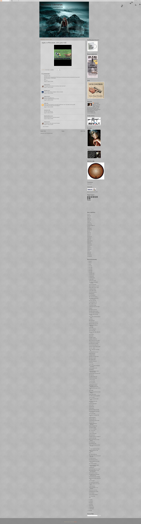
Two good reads (91, 406)
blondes (88, 219)
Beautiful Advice (91, 293)
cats (88, 221)
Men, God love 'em (92, 430)
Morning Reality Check (92, 443)
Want (90, 497)
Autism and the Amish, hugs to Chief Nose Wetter (94, 371)
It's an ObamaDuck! (92, 295)
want (88, 250)
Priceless (90, 308)
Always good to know (92, 394)
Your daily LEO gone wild (93, 376)
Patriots (88, 238)
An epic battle (91, 364)
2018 (89, 264)
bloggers (88, 218)
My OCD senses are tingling (93, 343)
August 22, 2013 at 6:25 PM (48, 124)
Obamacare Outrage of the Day (94, 409)
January (90, 508)
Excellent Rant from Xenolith (93, 491)
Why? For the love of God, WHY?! (94, 340)
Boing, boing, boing (92, 330)
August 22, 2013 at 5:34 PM (48, 118)
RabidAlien (46, 90)
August (90, 279)
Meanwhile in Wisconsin (93, 361)
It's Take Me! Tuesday (92, 305)
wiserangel (89, 256)
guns (88, 231)
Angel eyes (46, 84)
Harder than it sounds (92, 280)
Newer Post (43, 131)
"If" (89, 447)
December (91, 273)
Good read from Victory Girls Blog (94, 476)
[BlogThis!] (57, 69)
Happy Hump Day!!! (92, 353)
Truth (90, 452)
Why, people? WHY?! (92, 359)
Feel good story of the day (93, 459)
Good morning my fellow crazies (94, 420)
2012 (89, 510)
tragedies (88, 247)
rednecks (88, 243)
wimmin (88, 253)
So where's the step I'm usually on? (94, 436)
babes (88, 215)
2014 (89, 270)
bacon (88, 217)
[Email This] (56, 69)
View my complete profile (91, 112)
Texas (88, 246)
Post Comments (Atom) (48, 133)
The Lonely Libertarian (51, 4)
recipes (88, 242)
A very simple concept (92, 290)
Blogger (75, 521)
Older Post (82, 131)
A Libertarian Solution (92, 289)
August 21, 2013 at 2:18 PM (48, 81)
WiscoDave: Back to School (93, 311)
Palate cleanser (91, 408)
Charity (88, 222)
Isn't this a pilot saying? (93, 403)
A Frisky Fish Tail (92, 379)
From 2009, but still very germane (94, 395)
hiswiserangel (96, 103)
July (90, 499)
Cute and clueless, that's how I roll (94, 373)
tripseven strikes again (92, 438)
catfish (45, 103)
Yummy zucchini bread (92, 433)
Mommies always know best (93, 323)
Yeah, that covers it (92, 382)
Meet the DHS (91, 334)
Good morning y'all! (92, 413)
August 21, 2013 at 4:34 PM (48, 87)
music (88, 235)
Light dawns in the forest (93, 309)
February (90, 507)
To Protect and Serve (92, 458)
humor (88, 232)
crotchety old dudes (90, 225)
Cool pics (88, 224)
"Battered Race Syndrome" (93, 384)
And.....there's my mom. (93, 303)
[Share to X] (58, 69)
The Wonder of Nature (92, 427)
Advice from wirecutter (92, 284)
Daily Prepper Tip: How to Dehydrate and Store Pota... (94, 386)
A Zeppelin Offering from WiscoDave (93, 424)
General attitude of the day (93, 494)
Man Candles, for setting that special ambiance (93, 298)
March (90, 505)
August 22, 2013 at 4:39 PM (48, 112)
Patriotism (89, 236)
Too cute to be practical (93, 292)
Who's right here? (92, 320)
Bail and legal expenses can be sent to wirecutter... (94, 471)
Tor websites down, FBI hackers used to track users (94, 475)
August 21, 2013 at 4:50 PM (48, 93)
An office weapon (92, 480)
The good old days (92, 381)
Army (88, 214)
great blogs (89, 229)
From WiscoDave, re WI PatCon (94, 312)
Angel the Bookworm (92, 417)
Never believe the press (93, 463)
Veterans (88, 249)
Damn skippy (91, 390)
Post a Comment (45, 126)
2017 (89, 265)
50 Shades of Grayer (92, 337)
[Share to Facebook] (59, 69)
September (91, 277)
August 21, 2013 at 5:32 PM (48, 100)
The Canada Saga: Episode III (94, 482)
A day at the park (92, 397)
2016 (89, 267)
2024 (89, 261)
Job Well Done (91, 369)
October (90, 276)
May (90, 502)
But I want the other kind (93, 454)
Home (63, 131)
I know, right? (91, 327)
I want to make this (92, 486)
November (91, 274)
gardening (88, 228)
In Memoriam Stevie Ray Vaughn (94, 306)
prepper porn (89, 240)
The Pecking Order (92, 496)
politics (88, 239)
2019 (89, 262)
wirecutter (88, 254)
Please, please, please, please (94, 287)
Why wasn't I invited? (92, 358)
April (90, 504)
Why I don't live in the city (93, 296)
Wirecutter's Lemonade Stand (93, 356)
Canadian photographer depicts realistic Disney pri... (94, 465)
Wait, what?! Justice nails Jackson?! (93, 401)
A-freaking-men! (91, 467)
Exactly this (91, 362)
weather (88, 252)
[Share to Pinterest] (60, 69)
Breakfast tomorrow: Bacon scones (94, 346)
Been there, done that (92, 300)
